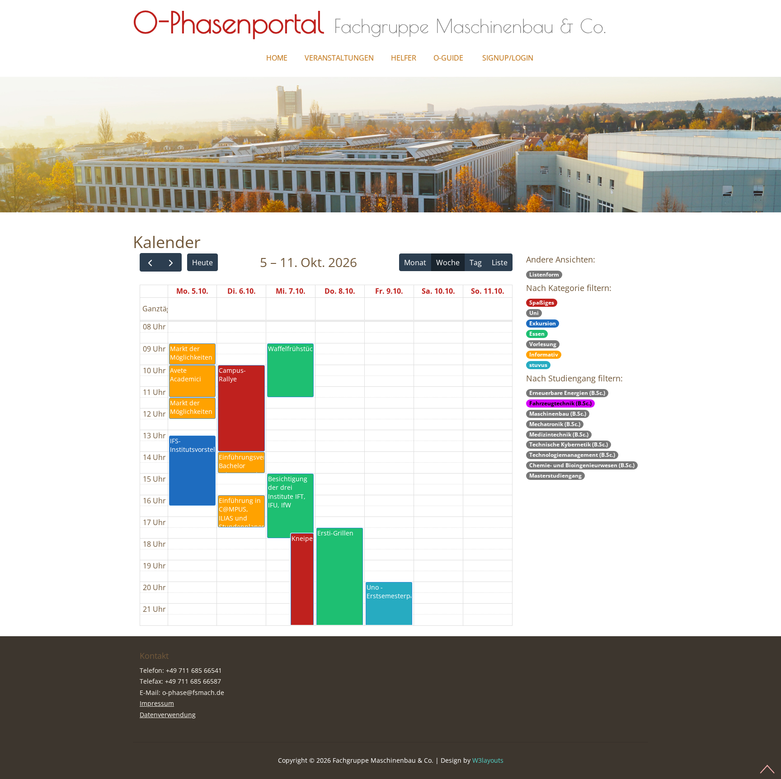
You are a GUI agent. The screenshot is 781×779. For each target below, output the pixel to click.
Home (276, 58)
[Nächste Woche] (171, 262)
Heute (202, 262)
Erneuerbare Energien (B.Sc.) (567, 393)
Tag (476, 262)
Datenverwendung (168, 714)
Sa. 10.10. (438, 291)
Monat (415, 262)
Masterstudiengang (555, 475)
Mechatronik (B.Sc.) (554, 424)
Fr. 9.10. (389, 291)
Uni (534, 313)
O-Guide (448, 58)
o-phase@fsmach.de (193, 692)
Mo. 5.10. (192, 291)
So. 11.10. (487, 291)
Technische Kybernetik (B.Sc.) (568, 444)
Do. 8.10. (340, 291)
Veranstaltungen (339, 58)
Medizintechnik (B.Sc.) (558, 434)
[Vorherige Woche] (150, 262)
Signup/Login (507, 58)
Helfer (403, 58)
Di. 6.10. (241, 291)
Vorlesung (542, 344)
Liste (500, 262)
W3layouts (487, 760)
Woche (448, 262)
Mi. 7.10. (291, 291)
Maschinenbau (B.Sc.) (557, 414)
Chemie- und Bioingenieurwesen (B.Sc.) (582, 465)
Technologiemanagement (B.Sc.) (572, 455)
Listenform (544, 274)
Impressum (157, 703)
